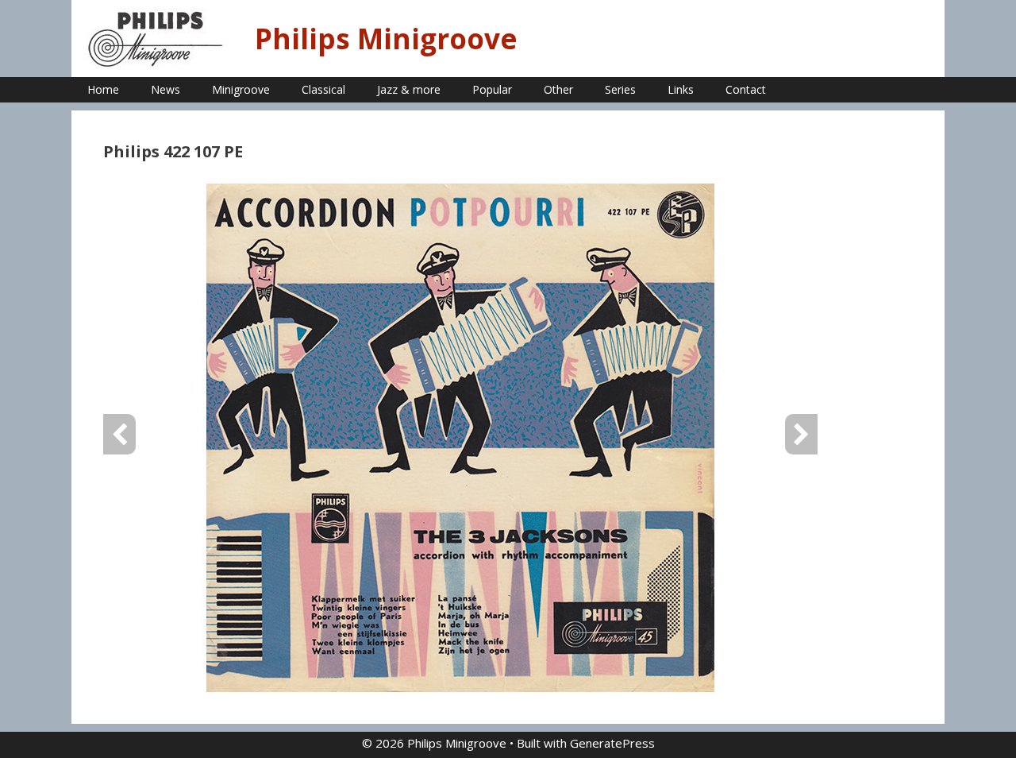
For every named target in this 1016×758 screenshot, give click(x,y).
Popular (492, 89)
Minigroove (241, 89)
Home (103, 89)
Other (558, 89)
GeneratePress (612, 743)
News (165, 89)
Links (681, 89)
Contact (745, 89)
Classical (323, 89)
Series (620, 89)
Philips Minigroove (386, 38)
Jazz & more (409, 89)
